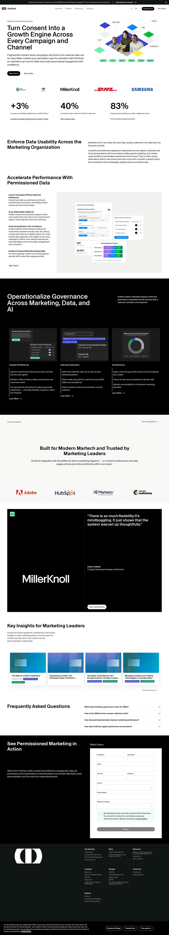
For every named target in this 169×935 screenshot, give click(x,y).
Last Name (131, 755)
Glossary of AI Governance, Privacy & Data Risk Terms (143, 853)
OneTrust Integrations (92, 901)
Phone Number (102, 792)
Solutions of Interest (103, 802)
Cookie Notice (26, 931)
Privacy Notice (141, 819)
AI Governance (89, 860)
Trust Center (88, 852)
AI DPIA (111, 872)
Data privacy (113, 877)
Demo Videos (138, 859)
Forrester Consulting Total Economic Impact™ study (29, 119)
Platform (87, 896)
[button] (167, 2)
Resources (137, 856)
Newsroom (88, 880)
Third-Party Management (93, 857)
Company (130, 774)
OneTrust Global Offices (93, 874)
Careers (87, 877)
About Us (87, 872)
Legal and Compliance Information (92, 883)
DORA (111, 880)
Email (99, 764)
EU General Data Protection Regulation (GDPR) (119, 883)
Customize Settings (113, 928)
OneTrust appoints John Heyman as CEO (117, 855)
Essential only (130, 928)
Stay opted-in (146, 928)
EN (136, 8)
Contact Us (137, 872)
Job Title (100, 774)
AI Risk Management (116, 874)
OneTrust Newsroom (116, 852)
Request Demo (138, 874)
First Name (101, 755)
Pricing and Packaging (92, 899)
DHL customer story (68, 119)
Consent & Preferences (92, 854)
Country (100, 783)
